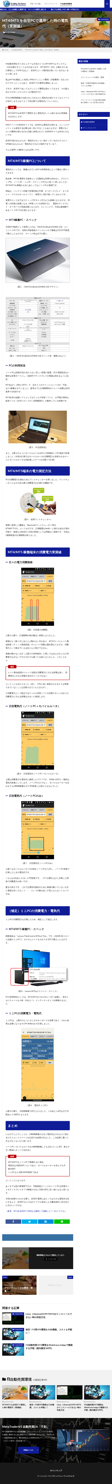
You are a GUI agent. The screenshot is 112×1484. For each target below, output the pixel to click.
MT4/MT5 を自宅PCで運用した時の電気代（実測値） (42, 50)
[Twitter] (29, 1221)
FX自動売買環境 (66, 4)
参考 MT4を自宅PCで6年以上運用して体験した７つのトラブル (36, 1211)
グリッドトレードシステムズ (63, 1476)
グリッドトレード (51, 4)
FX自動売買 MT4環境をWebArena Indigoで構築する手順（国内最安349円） (49, 1346)
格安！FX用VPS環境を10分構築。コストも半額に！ (49, 1331)
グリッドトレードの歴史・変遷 (92, 77)
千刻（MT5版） (36, 4)
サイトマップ (56, 1470)
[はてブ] (46, 1221)
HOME (6, 50)
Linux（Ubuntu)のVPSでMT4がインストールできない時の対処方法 (49, 1315)
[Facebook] (13, 1221)
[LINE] (62, 1221)
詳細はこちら (28, 1450)
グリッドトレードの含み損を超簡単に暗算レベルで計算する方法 (93, 101)
